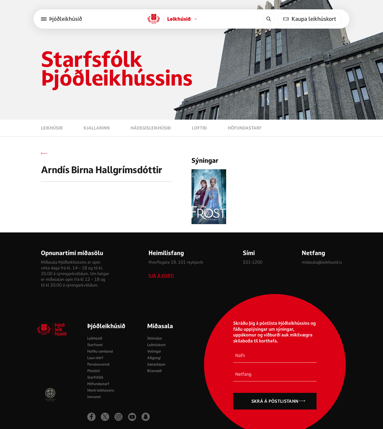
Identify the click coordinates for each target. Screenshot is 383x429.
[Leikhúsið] (154, 19)
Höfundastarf (245, 128)
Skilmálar (154, 338)
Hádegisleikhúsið (151, 128)
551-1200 (252, 262)
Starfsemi (95, 344)
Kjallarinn (97, 128)
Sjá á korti (161, 276)
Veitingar (154, 351)
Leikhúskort (156, 344)
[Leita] (269, 19)
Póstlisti (93, 370)
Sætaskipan (156, 364)
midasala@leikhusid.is (322, 262)
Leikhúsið (52, 128)
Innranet (94, 396)
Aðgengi (154, 357)
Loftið (199, 128)
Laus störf (95, 357)
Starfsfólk (95, 377)
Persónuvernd (98, 364)
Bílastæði (154, 370)
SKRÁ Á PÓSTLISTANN (275, 401)
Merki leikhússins (100, 390)
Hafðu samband (100, 351)
